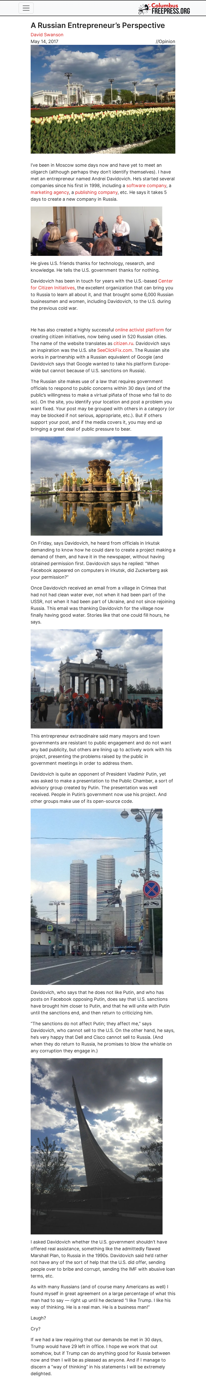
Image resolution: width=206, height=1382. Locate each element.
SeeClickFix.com (114, 350)
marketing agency (50, 192)
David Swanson (47, 34)
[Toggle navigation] (26, 8)
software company (146, 185)
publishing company (96, 192)
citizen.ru (123, 343)
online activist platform (139, 329)
